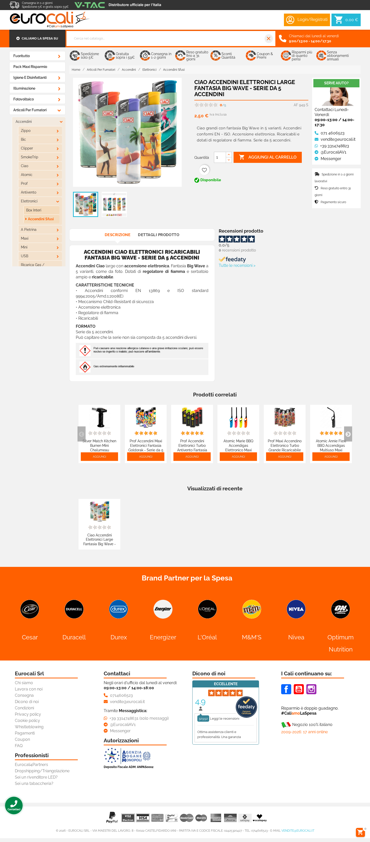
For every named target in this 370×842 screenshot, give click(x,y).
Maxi (24, 238)
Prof (24, 183)
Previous (82, 434)
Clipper (27, 148)
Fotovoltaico (23, 99)
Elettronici (29, 201)
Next (348, 434)
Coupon (22, 739)
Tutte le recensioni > (237, 265)
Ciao (24, 166)
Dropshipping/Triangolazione (42, 770)
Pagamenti (25, 733)
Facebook (286, 689)
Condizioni (24, 708)
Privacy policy (28, 714)
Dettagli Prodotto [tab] (158, 235)
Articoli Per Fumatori (30, 110)
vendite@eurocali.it (297, 830)
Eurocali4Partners (31, 764)
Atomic (26, 175)
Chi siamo (24, 682)
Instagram (311, 689)
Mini (24, 247)
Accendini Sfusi (41, 219)
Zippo (25, 131)
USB (24, 256)
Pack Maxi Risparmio (30, 67)
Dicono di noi (27, 701)
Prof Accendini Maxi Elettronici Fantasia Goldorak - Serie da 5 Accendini (145, 447)
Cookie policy (27, 720)
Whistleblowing (29, 726)
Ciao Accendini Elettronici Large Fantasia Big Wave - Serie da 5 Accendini (99, 542)
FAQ (19, 745)
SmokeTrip (29, 157)
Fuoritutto (21, 56)
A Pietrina (28, 230)
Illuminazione (24, 88)
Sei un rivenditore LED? (36, 777)
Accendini (24, 122)
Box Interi (33, 210)
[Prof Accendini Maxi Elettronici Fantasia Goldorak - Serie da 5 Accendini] (146, 417)
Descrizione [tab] (117, 235)
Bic (23, 139)
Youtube (299, 689)
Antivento (28, 192)
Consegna (24, 695)
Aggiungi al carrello (268, 157)
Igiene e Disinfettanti (30, 78)
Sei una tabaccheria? (34, 783)
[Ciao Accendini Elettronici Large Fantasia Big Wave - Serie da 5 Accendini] (99, 511)
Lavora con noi (29, 689)
